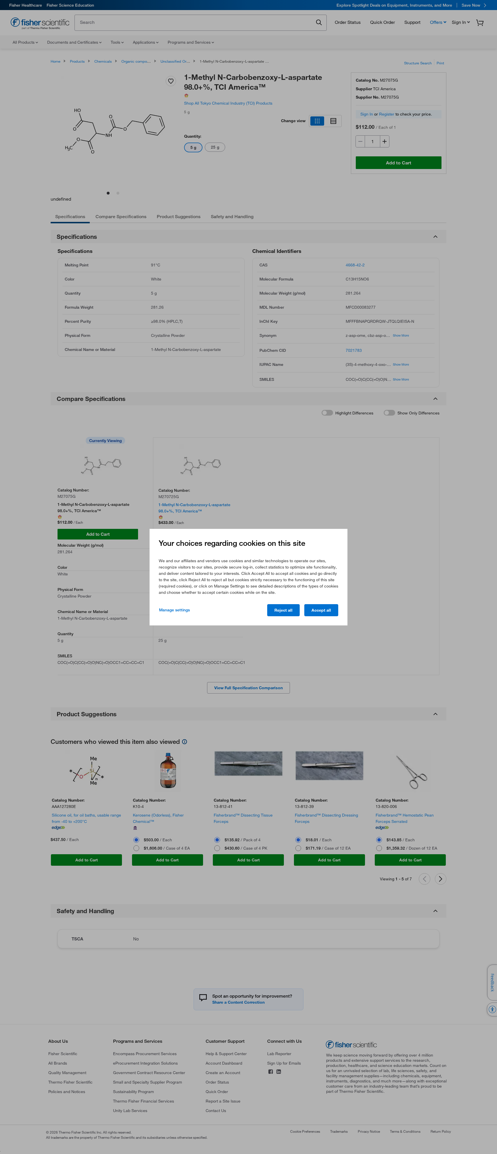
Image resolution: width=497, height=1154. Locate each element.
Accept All (321, 610)
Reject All (283, 610)
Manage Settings (174, 609)
